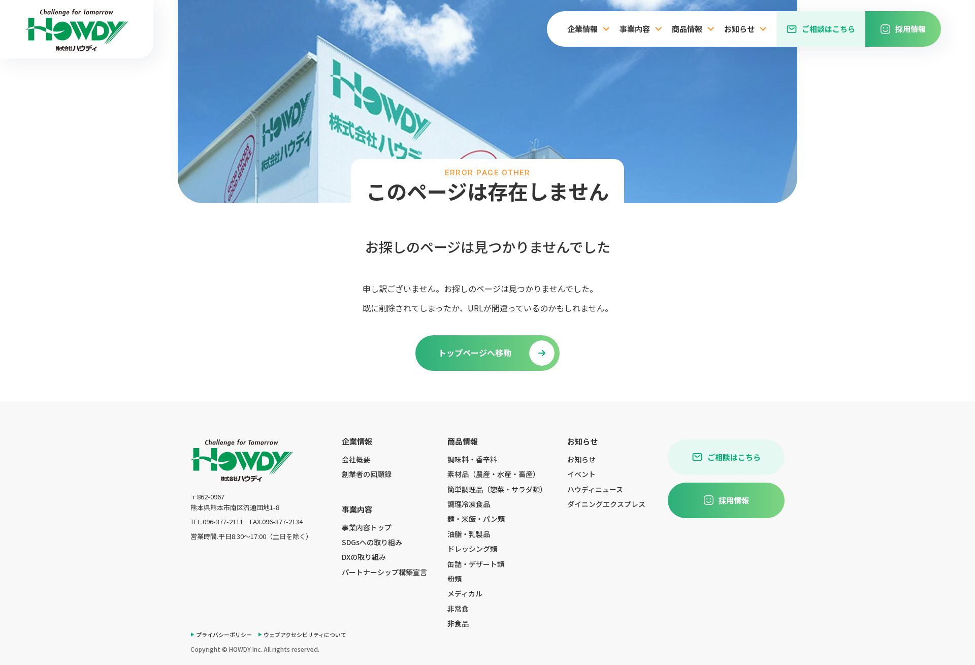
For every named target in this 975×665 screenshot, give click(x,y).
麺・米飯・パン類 (476, 519)
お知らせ (581, 459)
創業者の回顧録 (367, 474)
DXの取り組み (364, 557)
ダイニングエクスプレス (606, 504)
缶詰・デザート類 (475, 564)
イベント (581, 474)
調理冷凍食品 (468, 504)
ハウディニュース (595, 489)
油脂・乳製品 (468, 534)
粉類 (454, 579)
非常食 (458, 609)
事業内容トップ (367, 527)
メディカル (464, 593)
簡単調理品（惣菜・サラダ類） (497, 489)
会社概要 (356, 459)
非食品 (458, 623)
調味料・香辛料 (472, 459)
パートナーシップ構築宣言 (384, 572)
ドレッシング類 (472, 549)
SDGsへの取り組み (372, 542)
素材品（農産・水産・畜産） (493, 474)
